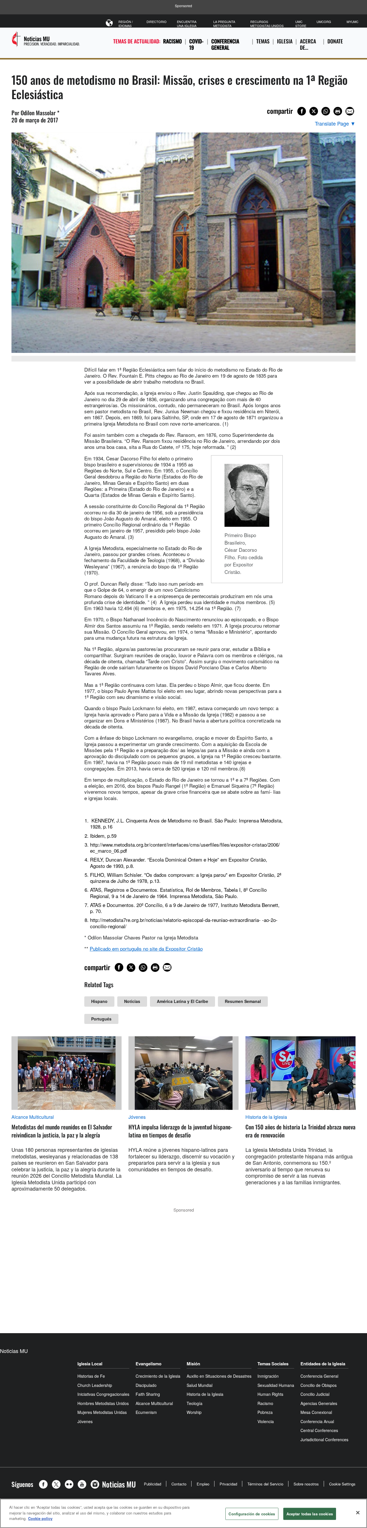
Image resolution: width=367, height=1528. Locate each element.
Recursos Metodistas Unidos (267, 23)
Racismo (172, 41)
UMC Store (300, 23)
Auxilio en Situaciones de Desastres (219, 1376)
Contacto (178, 1484)
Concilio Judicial (314, 1394)
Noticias (132, 1001)
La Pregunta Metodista (224, 23)
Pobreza (265, 1412)
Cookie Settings (342, 1484)
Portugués (101, 1019)
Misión (193, 1363)
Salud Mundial (199, 1385)
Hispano (99, 1001)
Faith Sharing (148, 1394)
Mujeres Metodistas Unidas (102, 1412)
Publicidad (152, 1484)
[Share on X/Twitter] (313, 111)
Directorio (157, 21)
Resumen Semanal (243, 1001)
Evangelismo (148, 1363)
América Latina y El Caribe (182, 1001)
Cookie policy (40, 1518)
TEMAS (263, 41)
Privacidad (228, 1484)
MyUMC (352, 21)
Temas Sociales (272, 1363)
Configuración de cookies (252, 1514)
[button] (44, 1484)
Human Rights (270, 1394)
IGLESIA (284, 41)
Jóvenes (137, 1117)
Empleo (203, 1484)
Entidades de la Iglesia (322, 1363)
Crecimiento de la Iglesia (158, 1376)
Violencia (265, 1421)
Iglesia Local (89, 1363)
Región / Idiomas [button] (125, 23)
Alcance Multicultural (32, 1117)
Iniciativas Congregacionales (103, 1394)
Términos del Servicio (265, 1484)
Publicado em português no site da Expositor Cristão (146, 948)
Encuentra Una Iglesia (186, 23)
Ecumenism (146, 1412)
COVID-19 (196, 44)
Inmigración (268, 1376)
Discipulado (146, 1385)
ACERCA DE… (308, 44)
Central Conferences (319, 1430)
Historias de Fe (91, 1376)
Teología (194, 1403)
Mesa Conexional (316, 1412)
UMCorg (324, 21)
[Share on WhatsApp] (325, 111)
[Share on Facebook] (301, 111)
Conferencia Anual (317, 1421)
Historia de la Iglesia (266, 1117)
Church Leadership (94, 1385)
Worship (194, 1412)
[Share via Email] (349, 111)
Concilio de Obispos (318, 1385)
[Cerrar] (358, 1512)
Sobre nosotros (306, 1484)
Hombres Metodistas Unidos (103, 1403)
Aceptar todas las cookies (309, 1514)
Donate (335, 41)
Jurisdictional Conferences (324, 1439)
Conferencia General (225, 44)
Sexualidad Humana (275, 1385)
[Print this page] (337, 111)
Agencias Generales (318, 1403)
